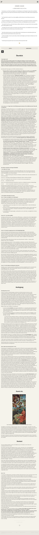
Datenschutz (32, 532)
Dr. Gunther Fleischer (19, 522)
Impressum (36, 532)
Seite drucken (23, 532)
